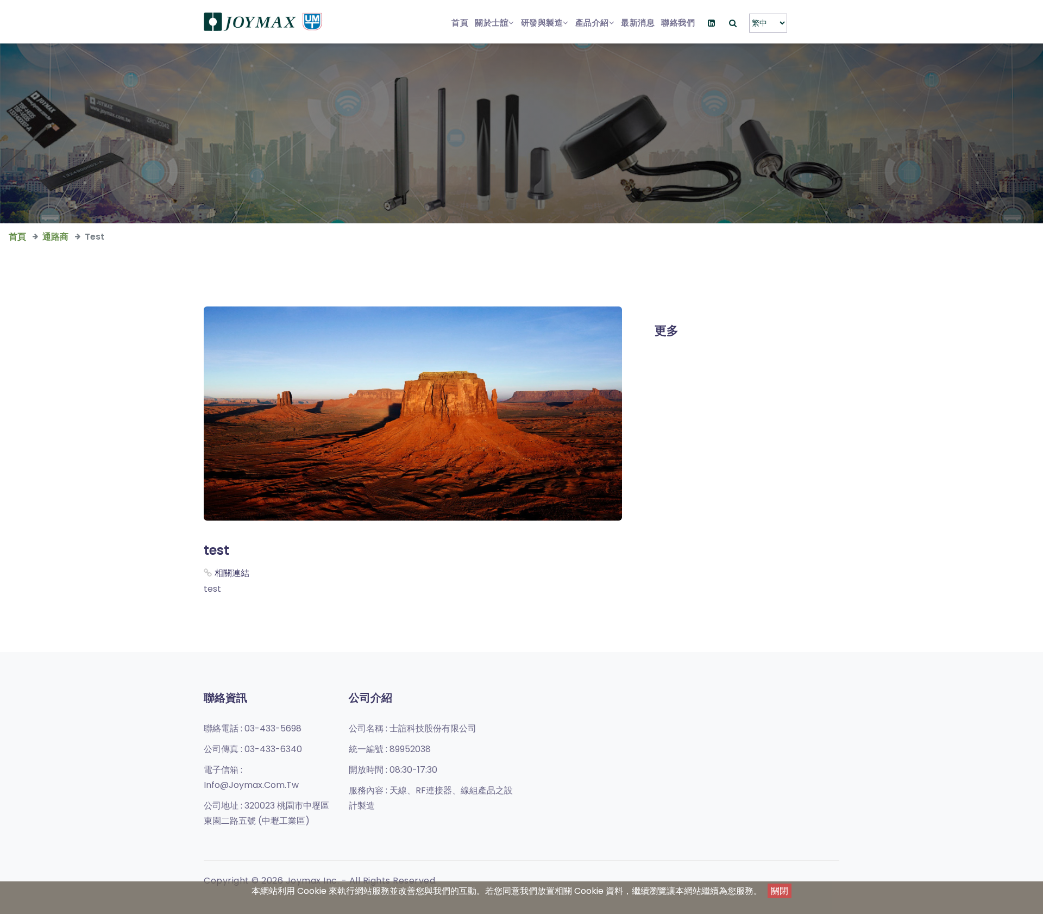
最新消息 (638, 22)
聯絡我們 (678, 22)
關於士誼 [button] (491, 22)
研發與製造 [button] (542, 22)
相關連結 (232, 573)
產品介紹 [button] (592, 22)
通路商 (55, 236)
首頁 (459, 22)
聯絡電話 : (252, 728)
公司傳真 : (253, 749)
